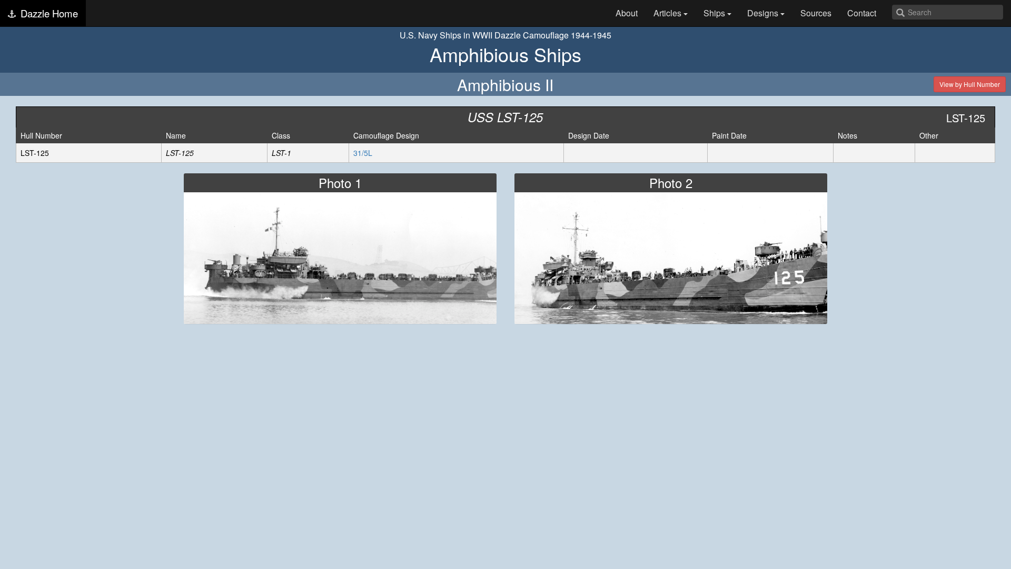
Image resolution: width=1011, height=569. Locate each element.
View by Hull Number (969, 84)
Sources (815, 13)
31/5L (362, 153)
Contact (861, 13)
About (627, 13)
